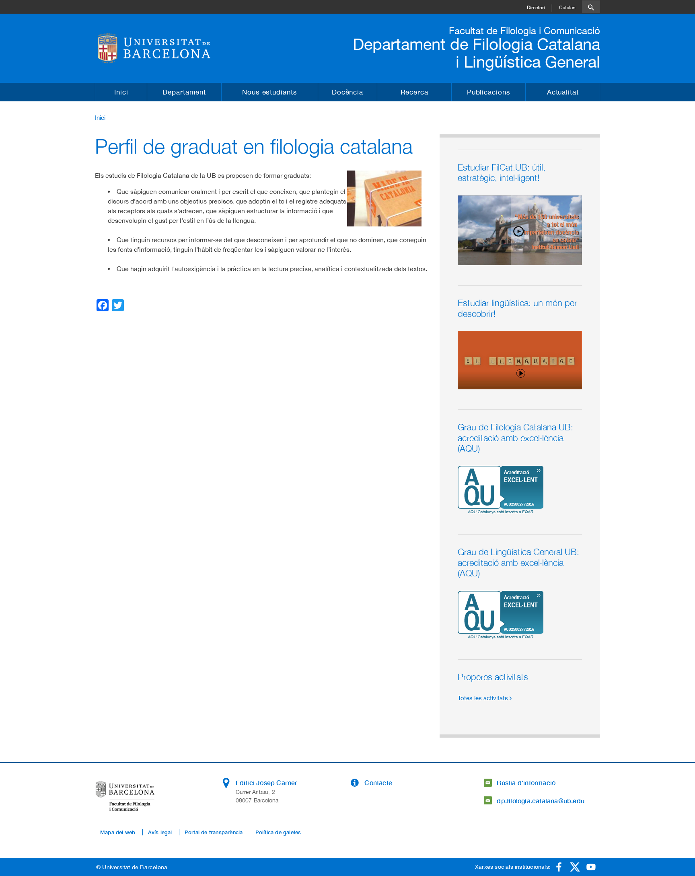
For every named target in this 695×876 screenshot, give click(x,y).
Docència (347, 92)
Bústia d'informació (526, 782)
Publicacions (488, 92)
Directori (536, 7)
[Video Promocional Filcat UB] (520, 229)
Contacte (378, 782)
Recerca (414, 92)
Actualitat (563, 92)
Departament (184, 92)
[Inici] (161, 48)
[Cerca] (591, 6)
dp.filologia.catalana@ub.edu (540, 800)
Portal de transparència (214, 832)
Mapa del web (117, 832)
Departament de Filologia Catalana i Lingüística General (476, 53)
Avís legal (160, 832)
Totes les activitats (483, 698)
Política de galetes (278, 832)
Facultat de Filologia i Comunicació (524, 30)
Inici (121, 92)
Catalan (567, 7)
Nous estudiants (269, 92)
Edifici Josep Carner (267, 782)
